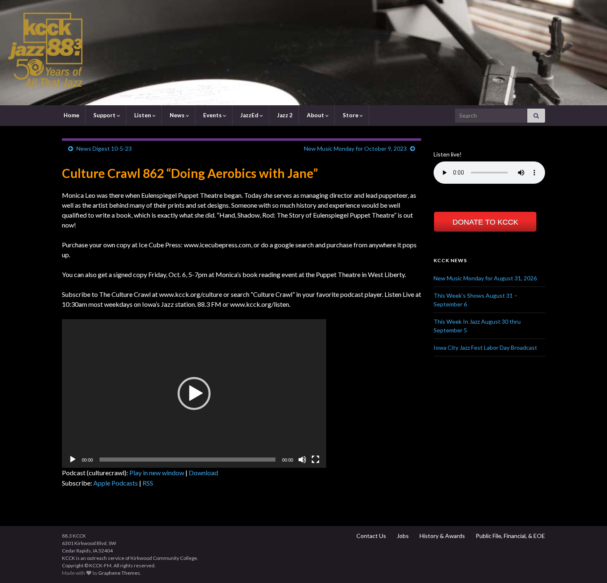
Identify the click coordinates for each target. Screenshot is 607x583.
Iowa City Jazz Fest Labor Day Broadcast (485, 347)
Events (212, 115)
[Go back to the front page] (303, 52)
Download (203, 472)
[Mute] (302, 459)
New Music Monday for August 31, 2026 (485, 278)
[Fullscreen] (315, 459)
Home (70, 115)
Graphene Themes (119, 573)
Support (104, 115)
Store (350, 115)
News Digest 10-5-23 (104, 148)
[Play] (73, 459)
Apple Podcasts (115, 483)
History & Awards (441, 535)
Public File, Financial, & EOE (509, 535)
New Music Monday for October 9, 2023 (355, 148)
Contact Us (370, 535)
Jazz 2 (284, 115)
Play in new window (156, 472)
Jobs (402, 535)
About (315, 115)
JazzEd (249, 115)
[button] (194, 393)
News (177, 115)
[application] (194, 393)
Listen (142, 115)
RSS (147, 483)
